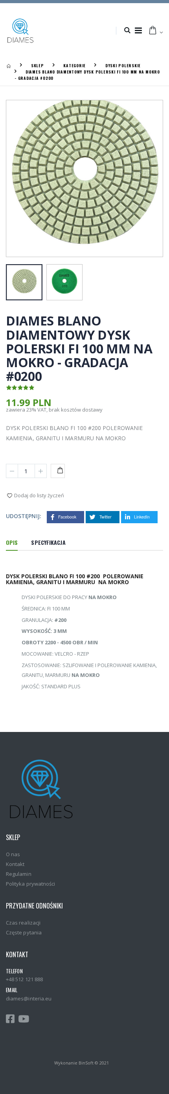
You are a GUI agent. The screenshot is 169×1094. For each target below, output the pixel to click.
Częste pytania (24, 932)
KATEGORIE (74, 65)
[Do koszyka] (58, 471)
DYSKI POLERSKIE (123, 65)
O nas (13, 854)
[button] (127, 30)
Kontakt (15, 864)
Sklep (37, 65)
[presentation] (20, 179)
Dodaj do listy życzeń (39, 495)
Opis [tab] (12, 542)
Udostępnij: (23, 516)
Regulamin (18, 873)
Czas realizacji (23, 922)
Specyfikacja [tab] (48, 542)
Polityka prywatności (30, 883)
